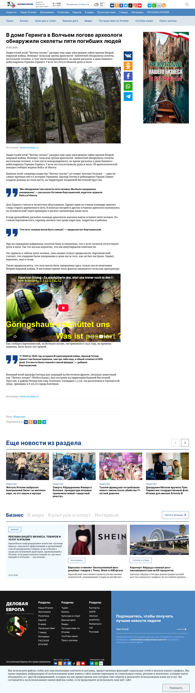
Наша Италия (28, 12)
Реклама (94, 631)
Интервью (137, 12)
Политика (63, 12)
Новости (11, 12)
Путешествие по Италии (114, 20)
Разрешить (176, 687)
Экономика (47, 12)
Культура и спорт (45, 20)
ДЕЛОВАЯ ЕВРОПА (17, 606)
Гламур (123, 12)
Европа (77, 12)
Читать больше (174, 514)
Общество (19, 416)
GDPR (92, 611)
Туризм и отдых (140, 560)
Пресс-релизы (168, 20)
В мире (89, 12)
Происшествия (106, 12)
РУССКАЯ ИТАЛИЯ (158, 12)
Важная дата (70, 20)
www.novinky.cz (29, 147)
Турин (9, 20)
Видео (88, 20)
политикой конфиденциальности (148, 639)
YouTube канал (144, 20)
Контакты (94, 607)
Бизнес (24, 20)
